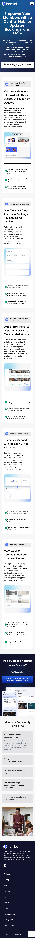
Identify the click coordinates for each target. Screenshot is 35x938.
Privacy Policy (9, 920)
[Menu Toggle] (32, 3)
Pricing (6, 880)
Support (6, 903)
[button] (17, 736)
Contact (6, 908)
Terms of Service (10, 925)
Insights (6, 897)
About (6, 885)
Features (7, 874)
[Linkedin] (5, 865)
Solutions (7, 891)
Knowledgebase (9, 914)
